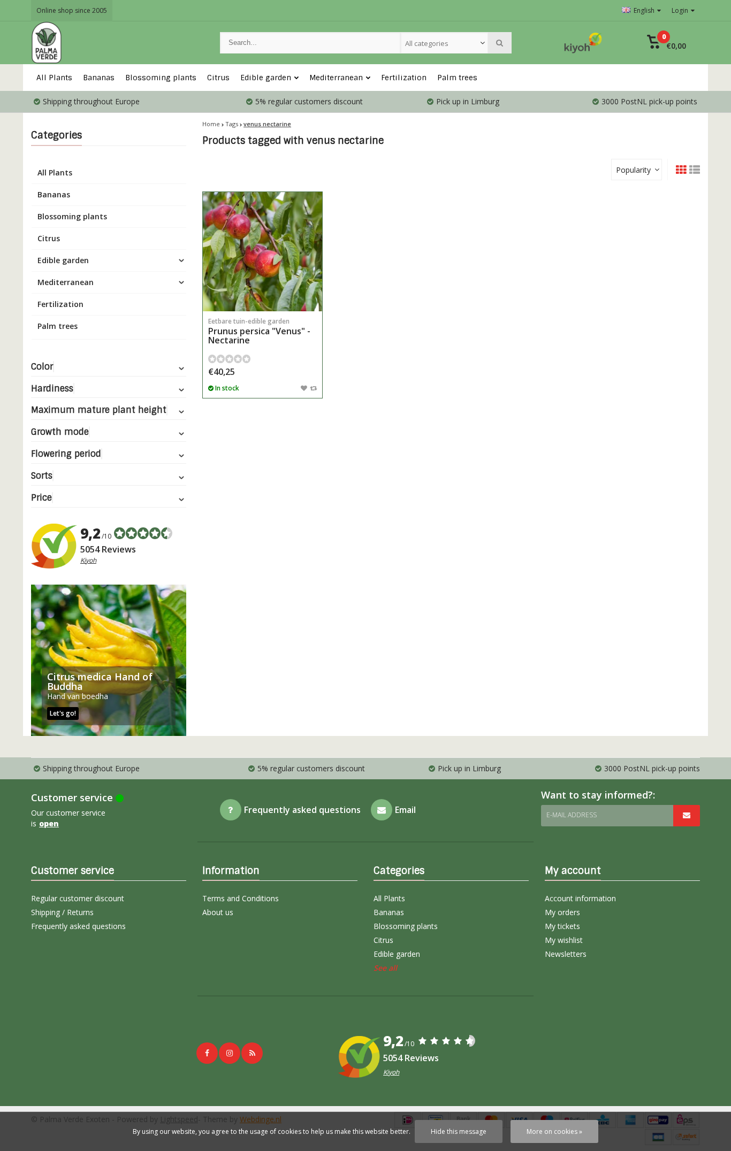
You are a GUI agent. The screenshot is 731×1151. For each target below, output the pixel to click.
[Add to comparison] (313, 387)
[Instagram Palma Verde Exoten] (229, 1053)
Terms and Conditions (240, 898)
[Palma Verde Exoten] (115, 42)
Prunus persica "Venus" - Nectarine (259, 331)
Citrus (218, 77)
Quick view (263, 295)
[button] (666, 42)
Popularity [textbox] (633, 170)
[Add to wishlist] (304, 387)
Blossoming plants (160, 77)
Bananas (99, 77)
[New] (252, 1053)
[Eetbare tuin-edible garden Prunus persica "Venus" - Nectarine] (262, 251)
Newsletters (566, 954)
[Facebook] (207, 1053)
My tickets (562, 926)
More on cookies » (554, 1131)
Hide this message (458, 1131)
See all (385, 968)
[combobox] (444, 42)
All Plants (54, 77)
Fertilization (404, 77)
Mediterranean (336, 77)
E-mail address (571, 814)
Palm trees (457, 77)
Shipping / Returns (62, 912)
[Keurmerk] (583, 42)
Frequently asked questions (78, 926)
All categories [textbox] (426, 43)
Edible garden (265, 77)
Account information (580, 898)
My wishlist (564, 940)
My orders (562, 912)
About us (217, 912)
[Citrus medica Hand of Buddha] (108, 660)
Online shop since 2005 (71, 10)
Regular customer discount (77, 898)
